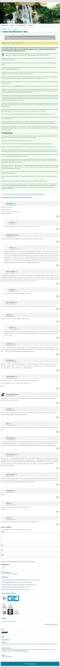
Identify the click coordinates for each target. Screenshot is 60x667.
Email (2, 549)
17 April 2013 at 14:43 (10, 236)
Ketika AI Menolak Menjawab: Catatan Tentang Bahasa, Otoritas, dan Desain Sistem (21, 579)
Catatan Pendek (12, 644)
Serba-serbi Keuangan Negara (8, 621)
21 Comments (15, 29)
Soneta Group (35, 194)
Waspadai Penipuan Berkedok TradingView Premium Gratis (15, 589)
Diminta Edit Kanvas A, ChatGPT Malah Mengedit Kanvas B (15, 587)
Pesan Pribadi (45, 644)
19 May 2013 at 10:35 (10, 316)
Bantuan (31, 25)
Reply (57, 216)
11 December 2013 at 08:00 (14, 249)
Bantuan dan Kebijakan (7, 656)
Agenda (28, 644)
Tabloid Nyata (41, 194)
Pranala (39, 644)
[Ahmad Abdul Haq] (2, 571)
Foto (18, 644)
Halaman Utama (4, 25)
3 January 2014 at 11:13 (10, 396)
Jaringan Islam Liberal (19, 651)
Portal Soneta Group (6, 649)
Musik (24, 644)
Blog (9, 29)
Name (2, 545)
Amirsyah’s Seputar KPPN (8, 651)
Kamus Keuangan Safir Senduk (42, 649)
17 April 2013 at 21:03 (10, 303)
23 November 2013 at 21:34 (11, 378)
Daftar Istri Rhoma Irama (49, 36)
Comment (3, 531)
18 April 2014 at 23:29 (10, 455)
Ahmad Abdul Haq (30, 4)
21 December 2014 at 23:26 (11, 519)
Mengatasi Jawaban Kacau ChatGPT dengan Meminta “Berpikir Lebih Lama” (19, 584)
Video (21, 644)
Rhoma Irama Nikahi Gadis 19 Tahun (24, 194)
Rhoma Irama (18, 53)
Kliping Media (6, 194)
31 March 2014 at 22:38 (10, 439)
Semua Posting (53, 644)
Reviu (36, 644)
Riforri (33, 649)
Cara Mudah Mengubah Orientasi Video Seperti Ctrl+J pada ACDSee (17, 582)
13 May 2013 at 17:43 (13, 291)
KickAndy (52, 649)
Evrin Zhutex (10, 203)
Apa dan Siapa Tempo (17, 649)
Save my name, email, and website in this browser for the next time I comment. (18, 561)
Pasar (32, 644)
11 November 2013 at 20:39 (11, 361)
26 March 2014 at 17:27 (10, 425)
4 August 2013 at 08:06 (10, 345)
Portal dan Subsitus (22, 25)
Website (2, 554)
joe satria (8, 409)
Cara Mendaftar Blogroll (51, 624)
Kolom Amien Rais (26, 649)
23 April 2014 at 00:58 (10, 492)
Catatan (6, 644)
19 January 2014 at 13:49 (11, 410)
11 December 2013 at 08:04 (14, 329)
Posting (12, 25)
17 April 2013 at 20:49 (10, 273)
